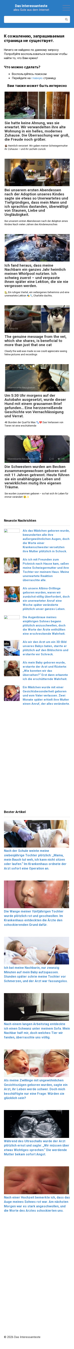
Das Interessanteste (31, 6)
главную (37, 78)
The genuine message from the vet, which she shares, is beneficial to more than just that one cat (36, 340)
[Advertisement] (37, 759)
